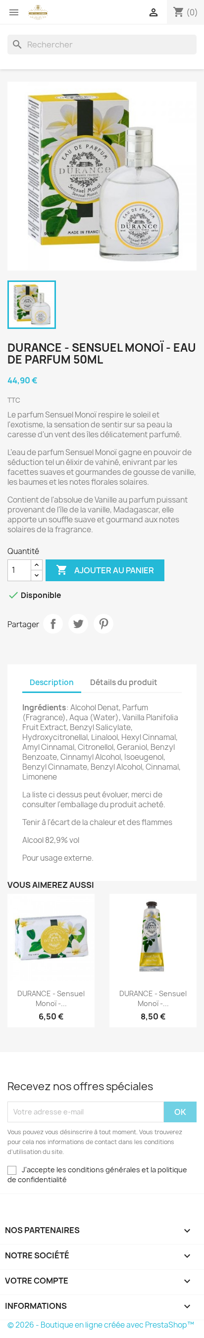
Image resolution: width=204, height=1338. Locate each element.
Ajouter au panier (105, 570)
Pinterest (103, 624)
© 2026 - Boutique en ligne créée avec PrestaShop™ (100, 1325)
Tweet (78, 624)
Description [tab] (52, 682)
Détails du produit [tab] (123, 682)
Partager (53, 624)
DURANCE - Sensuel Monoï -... (51, 998)
